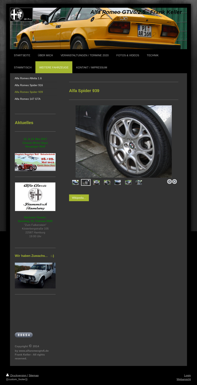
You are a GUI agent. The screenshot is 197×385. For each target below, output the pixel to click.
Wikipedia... (79, 197)
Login (187, 375)
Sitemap (34, 375)
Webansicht (184, 379)
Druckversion (18, 375)
